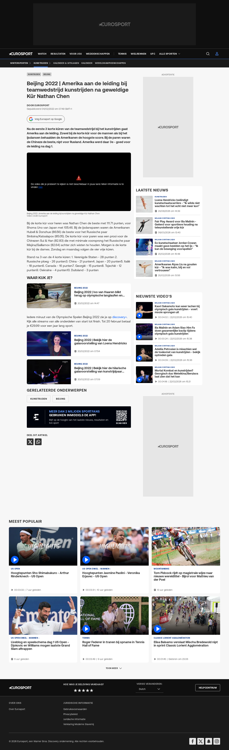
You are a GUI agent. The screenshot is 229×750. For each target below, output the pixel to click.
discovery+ (119, 317)
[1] (75, 690)
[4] (87, 690)
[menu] (208, 54)
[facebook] (192, 741)
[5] (92, 690)
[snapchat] (208, 741)
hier (40, 187)
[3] (83, 690)
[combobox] (149, 689)
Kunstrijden (34, 74)
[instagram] (216, 741)
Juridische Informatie (74, 719)
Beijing (47, 74)
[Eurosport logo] (21, 53)
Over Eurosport (17, 709)
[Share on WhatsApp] (38, 441)
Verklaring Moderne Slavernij (78, 724)
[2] (79, 690)
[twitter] (200, 741)
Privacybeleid (70, 714)
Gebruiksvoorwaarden (75, 709)
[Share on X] (30, 441)
